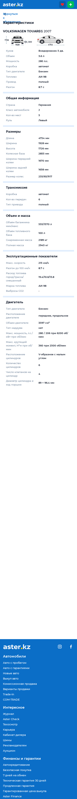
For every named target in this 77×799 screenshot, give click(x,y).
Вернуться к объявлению (5, 14)
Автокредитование (16, 764)
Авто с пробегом (14, 662)
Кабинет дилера (14, 735)
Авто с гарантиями (16, 668)
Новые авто (11, 673)
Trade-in (8, 694)
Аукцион (9, 750)
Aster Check (11, 719)
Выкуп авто (11, 678)
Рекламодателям (15, 745)
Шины (7, 740)
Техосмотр (10, 724)
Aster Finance (12, 796)
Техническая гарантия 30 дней (24, 780)
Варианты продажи (16, 689)
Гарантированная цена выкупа (24, 791)
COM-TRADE (11, 699)
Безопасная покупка (17, 770)
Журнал (8, 714)
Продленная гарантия (18, 786)
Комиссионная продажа (20, 684)
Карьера (9, 729)
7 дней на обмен (14, 775)
